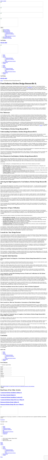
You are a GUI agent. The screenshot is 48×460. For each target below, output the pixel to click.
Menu (2, 27)
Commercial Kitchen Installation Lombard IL (11, 397)
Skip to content (3, 0)
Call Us (1, 444)
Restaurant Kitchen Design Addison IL (9, 402)
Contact (4, 63)
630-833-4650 (3, 42)
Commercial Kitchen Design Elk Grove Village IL (12, 399)
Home (4, 54)
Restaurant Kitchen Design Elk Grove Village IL (12, 404)
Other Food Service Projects (10, 61)
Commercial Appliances (9, 59)
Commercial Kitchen (9, 58)
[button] (25, 448)
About (4, 55)
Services (4, 56)
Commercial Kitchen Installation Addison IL (11, 392)
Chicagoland (29, 87)
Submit (2, 387)
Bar (5, 60)
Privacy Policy (30, 421)
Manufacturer (5, 62)
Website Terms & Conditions (21, 421)
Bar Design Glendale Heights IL (8, 395)
